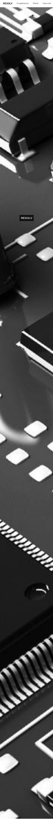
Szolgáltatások (23, 3)
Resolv (7, 3)
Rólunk (36, 3)
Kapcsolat (47, 3)
